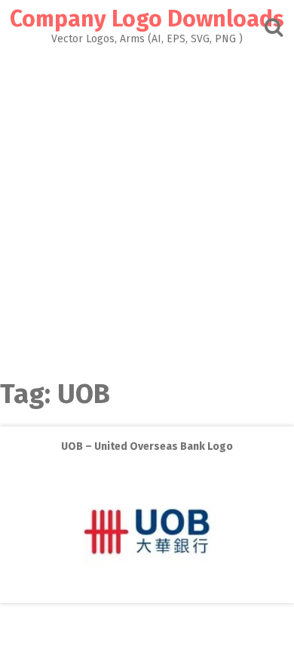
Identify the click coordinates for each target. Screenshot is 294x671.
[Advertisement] (147, 199)
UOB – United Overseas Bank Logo (147, 446)
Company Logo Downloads (147, 18)
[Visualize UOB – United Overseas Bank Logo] (147, 592)
